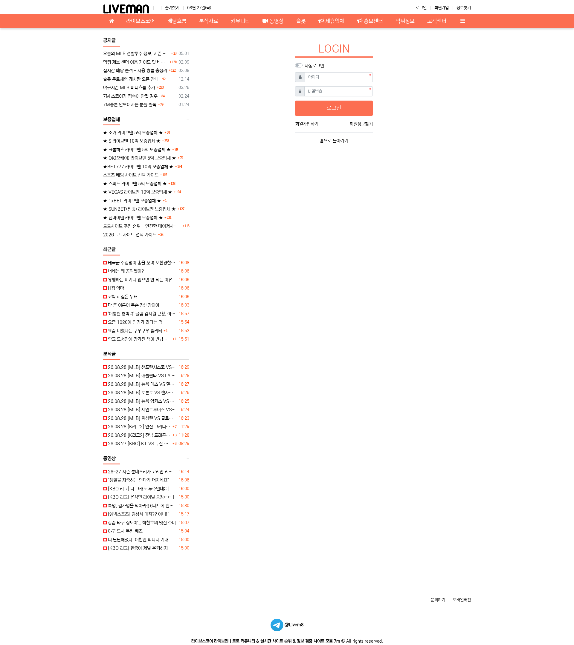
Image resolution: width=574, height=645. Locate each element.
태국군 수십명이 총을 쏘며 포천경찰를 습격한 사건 (141, 262)
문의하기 (438, 600)
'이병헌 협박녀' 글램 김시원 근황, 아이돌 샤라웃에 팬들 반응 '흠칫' (141, 313)
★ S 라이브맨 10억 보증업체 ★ (132, 141)
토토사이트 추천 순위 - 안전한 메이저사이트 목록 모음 (142, 226)
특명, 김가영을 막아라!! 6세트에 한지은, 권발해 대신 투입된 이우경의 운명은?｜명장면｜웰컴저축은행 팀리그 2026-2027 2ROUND (141, 505)
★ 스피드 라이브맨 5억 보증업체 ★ (135, 183)
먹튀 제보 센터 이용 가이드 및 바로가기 (135, 62)
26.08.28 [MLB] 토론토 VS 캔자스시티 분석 (141, 392)
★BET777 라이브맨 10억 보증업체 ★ (138, 166)
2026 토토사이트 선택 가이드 (129, 234)
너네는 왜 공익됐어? (125, 271)
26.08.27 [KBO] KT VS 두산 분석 (139, 443)
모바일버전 (462, 600)
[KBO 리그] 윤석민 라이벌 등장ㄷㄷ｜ (141, 497)
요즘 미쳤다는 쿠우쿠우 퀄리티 (134, 330)
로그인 (421, 7)
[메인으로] (111, 21)
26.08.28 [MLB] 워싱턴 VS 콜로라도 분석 (141, 418)
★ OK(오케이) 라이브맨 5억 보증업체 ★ (139, 158)
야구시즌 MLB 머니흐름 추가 (129, 87)
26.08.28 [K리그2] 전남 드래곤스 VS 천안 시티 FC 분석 (139, 435)
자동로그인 (314, 65)
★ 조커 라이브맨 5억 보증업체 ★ (133, 132)
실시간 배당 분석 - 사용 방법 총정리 (135, 70)
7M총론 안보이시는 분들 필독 (129, 104)
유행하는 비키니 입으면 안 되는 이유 (139, 279)
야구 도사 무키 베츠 (125, 531)
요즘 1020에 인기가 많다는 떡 (134, 322)
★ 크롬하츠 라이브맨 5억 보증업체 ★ (137, 149)
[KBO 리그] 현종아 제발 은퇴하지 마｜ (141, 548)
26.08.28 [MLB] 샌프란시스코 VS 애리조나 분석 (141, 367)
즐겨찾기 (172, 7)
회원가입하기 (306, 124)
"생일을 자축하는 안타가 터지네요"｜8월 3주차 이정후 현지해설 (141, 480)
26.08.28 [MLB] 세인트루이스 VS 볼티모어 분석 (141, 409)
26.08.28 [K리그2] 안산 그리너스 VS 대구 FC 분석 (139, 426)
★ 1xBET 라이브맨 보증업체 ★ (132, 200)
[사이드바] (462, 21)
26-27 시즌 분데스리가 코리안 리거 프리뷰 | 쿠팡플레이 (141, 471)
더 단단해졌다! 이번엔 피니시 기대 (137, 539)
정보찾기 (464, 7)
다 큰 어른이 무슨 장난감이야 (133, 305)
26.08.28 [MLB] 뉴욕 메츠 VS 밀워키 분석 (141, 384)
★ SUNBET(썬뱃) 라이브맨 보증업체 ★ (139, 209)
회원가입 (441, 7)
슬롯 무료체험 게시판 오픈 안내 (130, 79)
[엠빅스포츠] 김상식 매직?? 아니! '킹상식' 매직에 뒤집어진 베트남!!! (141, 514)
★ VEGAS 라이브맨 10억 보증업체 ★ (137, 192)
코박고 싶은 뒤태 (122, 296)
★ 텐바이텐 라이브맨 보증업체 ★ (133, 217)
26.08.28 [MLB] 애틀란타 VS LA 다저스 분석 (141, 375)
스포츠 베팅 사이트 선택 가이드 (130, 175)
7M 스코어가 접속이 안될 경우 (130, 96)
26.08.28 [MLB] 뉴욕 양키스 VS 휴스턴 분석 (141, 401)
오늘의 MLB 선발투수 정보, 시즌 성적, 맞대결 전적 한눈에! (136, 53)
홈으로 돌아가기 (334, 140)
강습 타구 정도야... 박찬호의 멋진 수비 (141, 522)
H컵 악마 (115, 288)
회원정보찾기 (361, 124)
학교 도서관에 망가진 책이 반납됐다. (139, 339)
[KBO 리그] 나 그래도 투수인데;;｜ (139, 488)
